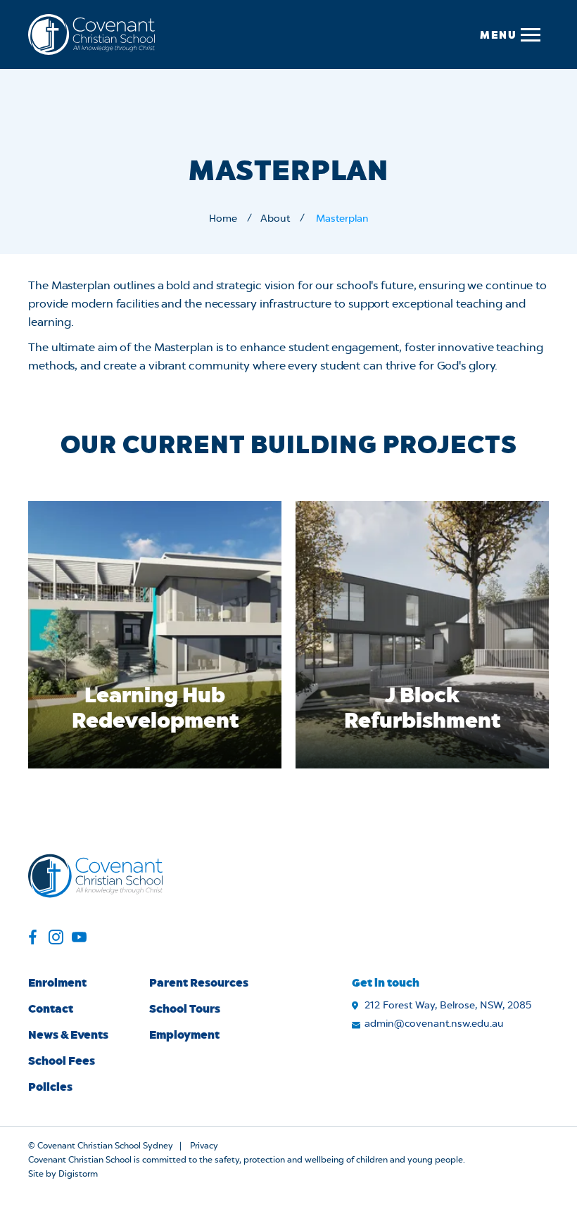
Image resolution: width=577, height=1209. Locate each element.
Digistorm (78, 1174)
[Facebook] (32, 939)
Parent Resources (198, 982)
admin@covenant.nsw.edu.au (434, 1024)
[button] (509, 34)
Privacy (204, 1145)
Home (223, 219)
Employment (184, 1034)
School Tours (184, 1008)
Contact (50, 1008)
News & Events (68, 1034)
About (275, 219)
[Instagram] (56, 939)
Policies (50, 1086)
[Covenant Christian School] (91, 34)
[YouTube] (79, 939)
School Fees (61, 1060)
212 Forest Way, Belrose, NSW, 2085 (447, 1006)
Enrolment (57, 982)
